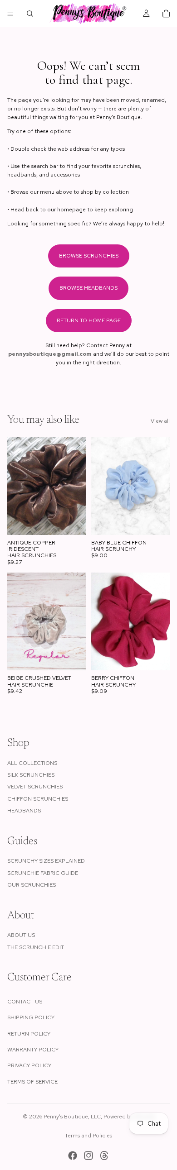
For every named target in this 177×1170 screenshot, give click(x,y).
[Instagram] (88, 1155)
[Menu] (10, 13)
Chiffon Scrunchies (37, 798)
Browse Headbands (88, 287)
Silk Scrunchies (30, 774)
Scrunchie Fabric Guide (42, 873)
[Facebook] (72, 1155)
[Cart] (166, 14)
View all (160, 421)
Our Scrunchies (31, 884)
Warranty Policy (33, 1049)
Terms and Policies (88, 1135)
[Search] (30, 14)
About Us (21, 935)
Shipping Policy (30, 1017)
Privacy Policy (29, 1065)
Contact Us (24, 1001)
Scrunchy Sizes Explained (46, 860)
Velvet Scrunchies (35, 786)
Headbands (24, 810)
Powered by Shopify (129, 1116)
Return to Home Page (89, 320)
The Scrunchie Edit (35, 947)
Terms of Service (32, 1081)
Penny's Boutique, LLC (72, 1116)
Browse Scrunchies (88, 255)
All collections (32, 763)
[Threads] (104, 1155)
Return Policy (28, 1033)
